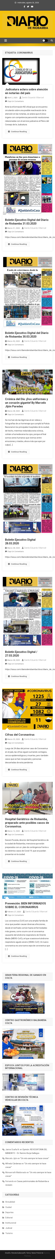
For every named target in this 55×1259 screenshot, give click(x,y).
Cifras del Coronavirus (20, 734)
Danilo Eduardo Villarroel (33, 97)
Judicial (8, 1228)
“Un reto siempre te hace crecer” (34, 1158)
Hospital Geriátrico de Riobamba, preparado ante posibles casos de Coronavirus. (27, 822)
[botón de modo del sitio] (45, 40)
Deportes (9, 1212)
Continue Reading (19, 131)
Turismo (9, 1233)
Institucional (10, 1223)
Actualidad (10, 1202)
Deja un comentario (16, 101)
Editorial (9, 1217)
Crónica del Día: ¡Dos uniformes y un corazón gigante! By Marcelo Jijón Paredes (26, 402)
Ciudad (8, 1207)
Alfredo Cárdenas (13, 1163)
